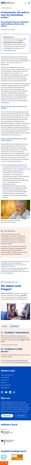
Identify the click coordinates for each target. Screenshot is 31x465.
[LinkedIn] (10, 392)
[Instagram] (2, 392)
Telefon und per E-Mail (9, 50)
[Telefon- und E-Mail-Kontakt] (4, 463)
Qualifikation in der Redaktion (8, 266)
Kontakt (3, 382)
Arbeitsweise (10, 273)
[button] (26, 3)
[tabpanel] (15, 347)
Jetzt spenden (7, 415)
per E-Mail (24, 252)
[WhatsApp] (14, 392)
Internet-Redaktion (15, 263)
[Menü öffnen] (29, 3)
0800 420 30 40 (15, 339)
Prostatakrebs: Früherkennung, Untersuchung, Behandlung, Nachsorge (13, 241)
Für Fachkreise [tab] (14, 326)
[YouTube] (6, 392)
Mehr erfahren (21, 415)
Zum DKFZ (4, 377)
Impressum (4, 380)
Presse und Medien (6, 375)
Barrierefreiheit (5, 385)
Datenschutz (4, 387)
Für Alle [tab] (4, 326)
